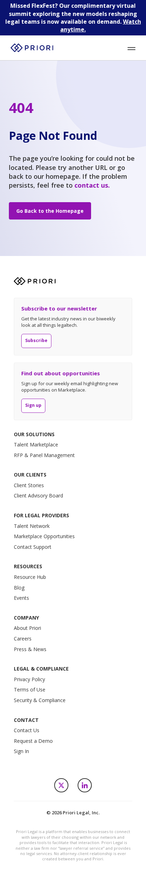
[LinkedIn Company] (84, 785)
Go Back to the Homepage (50, 210)
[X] (61, 785)
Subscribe (36, 340)
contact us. (92, 185)
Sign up (33, 405)
